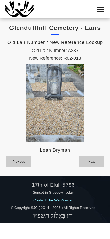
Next (91, 161)
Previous (19, 161)
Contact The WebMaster (53, 200)
